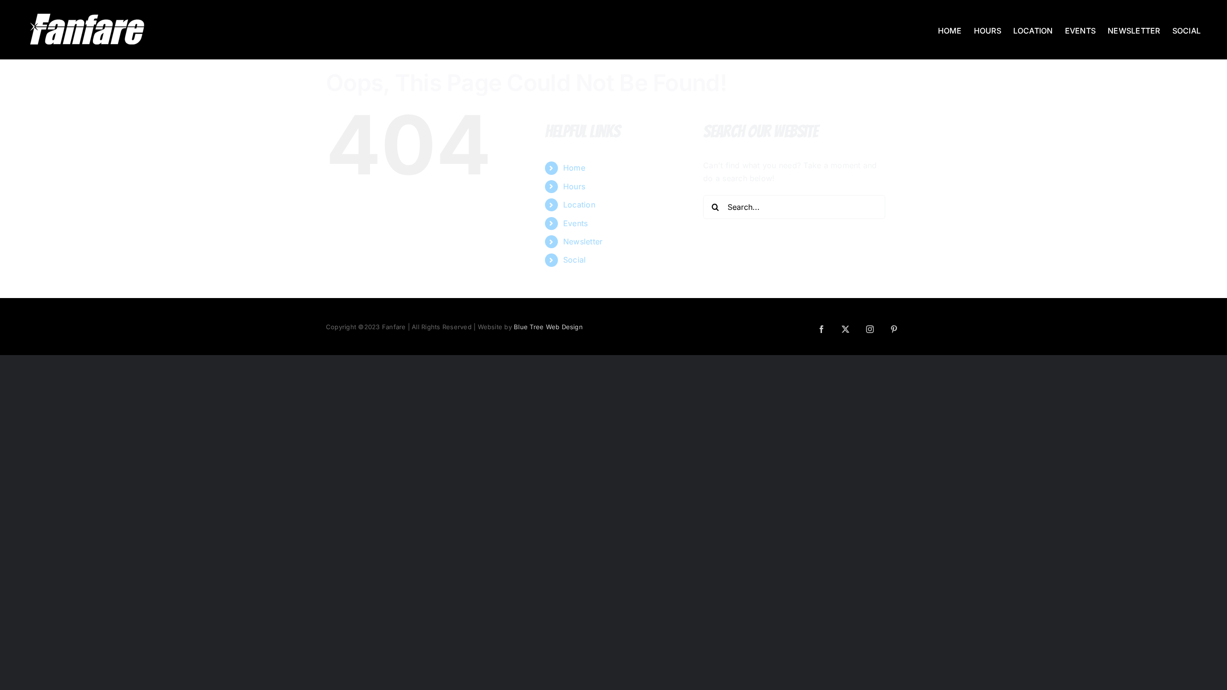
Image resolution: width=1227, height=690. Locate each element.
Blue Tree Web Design (548, 327)
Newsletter (582, 241)
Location (579, 204)
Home (574, 167)
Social (574, 259)
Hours (574, 186)
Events (575, 223)
